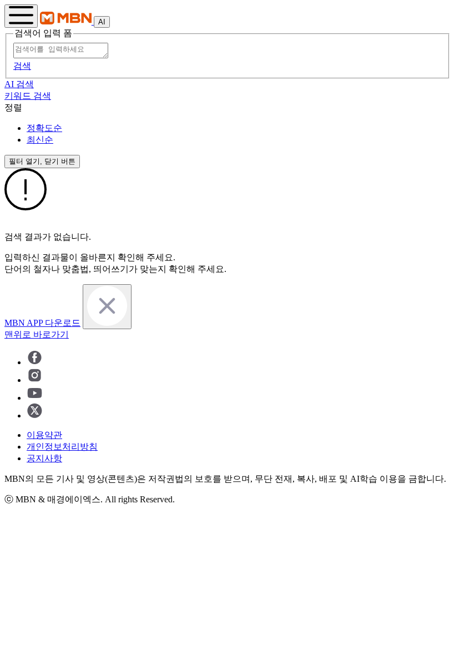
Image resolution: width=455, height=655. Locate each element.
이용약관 (44, 435)
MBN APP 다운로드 (42, 323)
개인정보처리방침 (62, 446)
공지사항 (44, 458)
